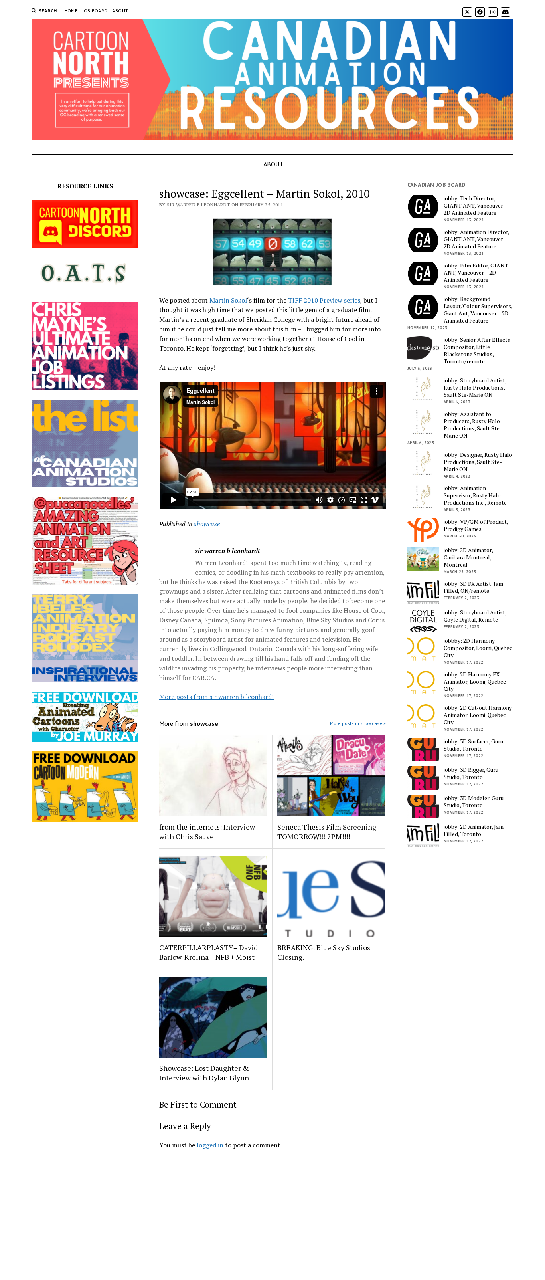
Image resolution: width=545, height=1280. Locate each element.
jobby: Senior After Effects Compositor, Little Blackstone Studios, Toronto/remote (477, 350)
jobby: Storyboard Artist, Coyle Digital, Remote (475, 616)
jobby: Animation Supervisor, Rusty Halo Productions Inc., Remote (475, 495)
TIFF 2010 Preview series (324, 300)
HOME (70, 11)
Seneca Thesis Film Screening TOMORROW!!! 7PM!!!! (326, 831)
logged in (210, 1145)
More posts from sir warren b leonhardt (216, 696)
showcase (207, 523)
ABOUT (120, 11)
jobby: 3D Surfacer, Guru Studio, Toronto (473, 745)
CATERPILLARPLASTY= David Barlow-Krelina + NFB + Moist (208, 952)
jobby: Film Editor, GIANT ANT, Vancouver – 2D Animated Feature (476, 272)
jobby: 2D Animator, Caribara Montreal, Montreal (468, 557)
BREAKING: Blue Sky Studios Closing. (323, 952)
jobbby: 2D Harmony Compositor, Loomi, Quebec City (478, 648)
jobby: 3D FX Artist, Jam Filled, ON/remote (473, 587)
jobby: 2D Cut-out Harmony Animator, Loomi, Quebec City (478, 715)
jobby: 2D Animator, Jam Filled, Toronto (474, 830)
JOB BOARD (94, 11)
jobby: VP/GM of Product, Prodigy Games (476, 525)
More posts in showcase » (358, 723)
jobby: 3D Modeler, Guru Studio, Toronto (474, 802)
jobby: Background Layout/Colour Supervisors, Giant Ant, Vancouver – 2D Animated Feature (478, 309)
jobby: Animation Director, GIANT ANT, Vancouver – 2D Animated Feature (476, 239)
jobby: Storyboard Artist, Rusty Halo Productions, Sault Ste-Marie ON (475, 387)
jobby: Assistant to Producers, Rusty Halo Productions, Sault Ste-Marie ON (473, 424)
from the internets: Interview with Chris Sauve (207, 831)
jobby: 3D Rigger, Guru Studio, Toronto (471, 773)
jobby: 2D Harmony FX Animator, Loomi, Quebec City (475, 681)
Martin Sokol (228, 300)
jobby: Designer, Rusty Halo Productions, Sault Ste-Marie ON (478, 462)
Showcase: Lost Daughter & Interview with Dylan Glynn (204, 1072)
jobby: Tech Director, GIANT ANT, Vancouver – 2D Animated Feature (475, 205)
